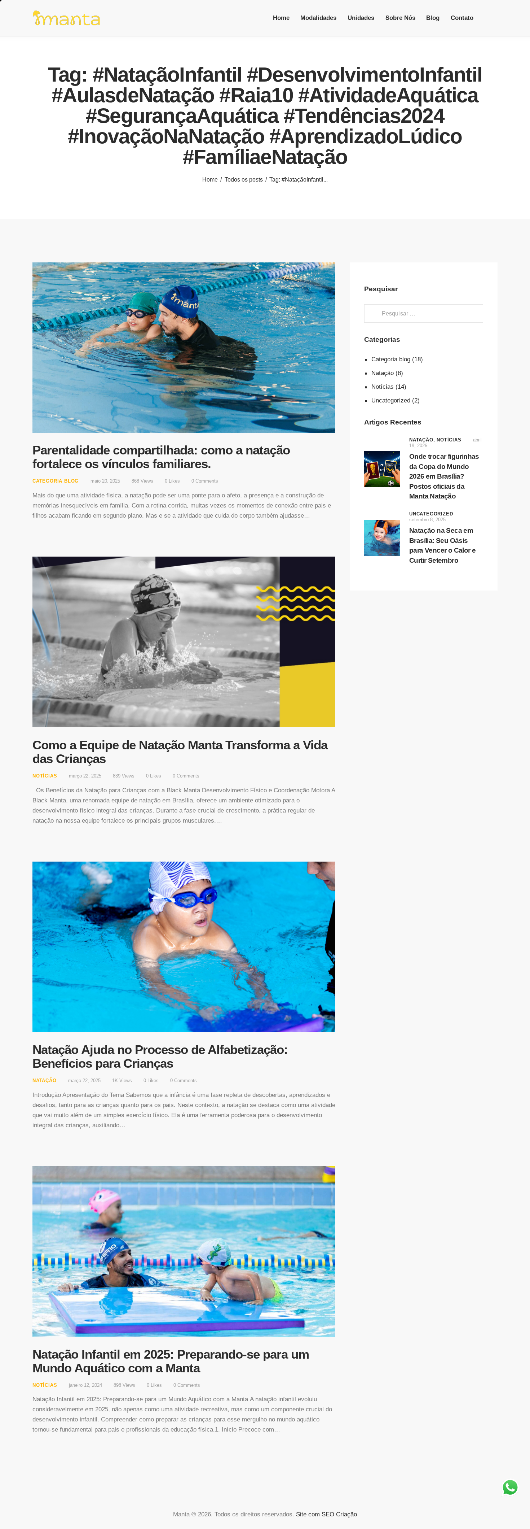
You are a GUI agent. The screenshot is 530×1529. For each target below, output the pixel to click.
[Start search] (492, 19)
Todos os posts (244, 180)
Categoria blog (55, 481)
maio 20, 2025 (105, 481)
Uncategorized (390, 400)
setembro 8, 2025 (427, 519)
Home (210, 180)
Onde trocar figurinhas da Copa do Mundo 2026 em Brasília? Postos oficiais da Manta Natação (444, 476)
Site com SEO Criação (326, 1514)
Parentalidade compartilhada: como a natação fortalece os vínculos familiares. (161, 457)
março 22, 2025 (85, 776)
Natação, (423, 440)
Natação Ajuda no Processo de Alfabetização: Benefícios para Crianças (160, 1056)
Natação (44, 1080)
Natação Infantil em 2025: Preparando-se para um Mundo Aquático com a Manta (170, 1361)
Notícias (44, 776)
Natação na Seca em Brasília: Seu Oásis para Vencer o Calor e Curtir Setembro (442, 545)
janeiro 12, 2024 (85, 1385)
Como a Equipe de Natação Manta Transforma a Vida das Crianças (179, 752)
